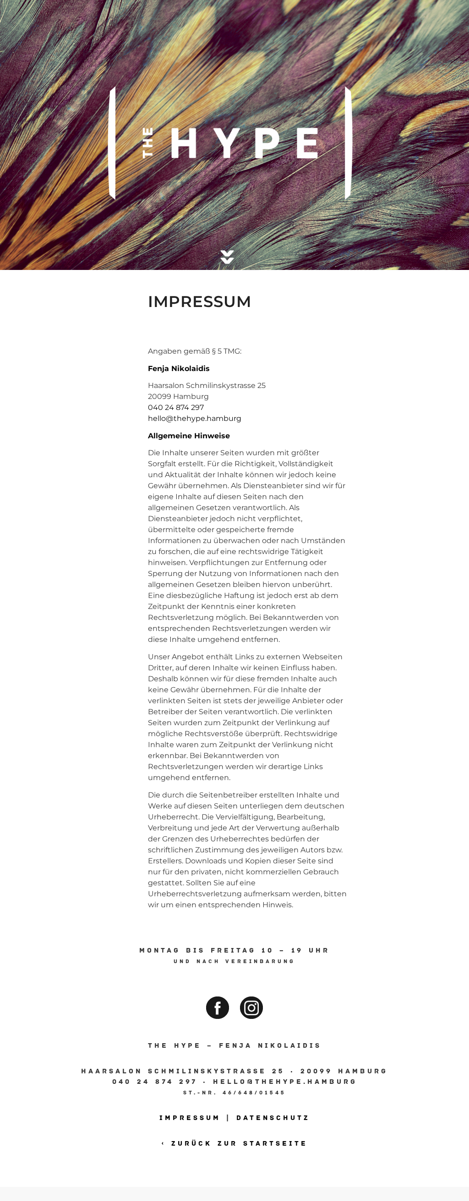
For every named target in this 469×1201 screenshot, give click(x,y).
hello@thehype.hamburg (194, 418)
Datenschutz (273, 1118)
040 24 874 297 (176, 407)
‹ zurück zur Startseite (235, 1143)
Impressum (190, 1118)
